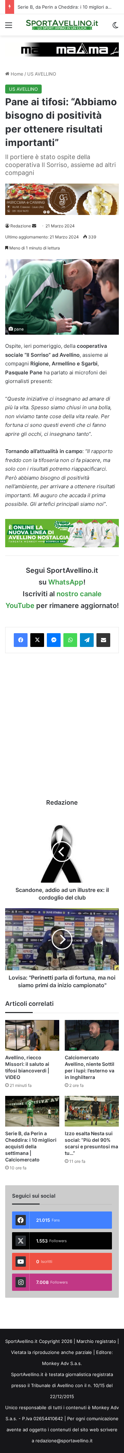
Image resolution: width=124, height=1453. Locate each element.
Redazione (20, 225)
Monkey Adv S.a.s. (62, 1363)
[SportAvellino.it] (62, 25)
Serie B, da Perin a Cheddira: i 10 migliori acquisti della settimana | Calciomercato (30, 1146)
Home (16, 74)
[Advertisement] (62, 726)
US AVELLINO (41, 74)
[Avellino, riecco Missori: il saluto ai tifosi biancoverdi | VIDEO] (32, 1035)
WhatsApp (65, 582)
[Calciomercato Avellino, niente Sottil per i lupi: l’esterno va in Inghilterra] (92, 1035)
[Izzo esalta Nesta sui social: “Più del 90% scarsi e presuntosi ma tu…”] (92, 1111)
